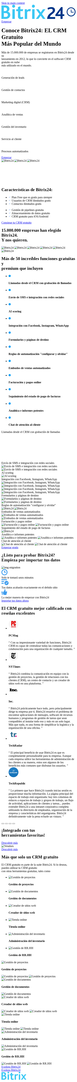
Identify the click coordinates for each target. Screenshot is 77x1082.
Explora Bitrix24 (10, 1066)
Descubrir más (9, 842)
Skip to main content (13, 3)
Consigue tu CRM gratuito (16, 222)
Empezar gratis (9, 547)
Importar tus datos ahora (15, 600)
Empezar (6, 21)
